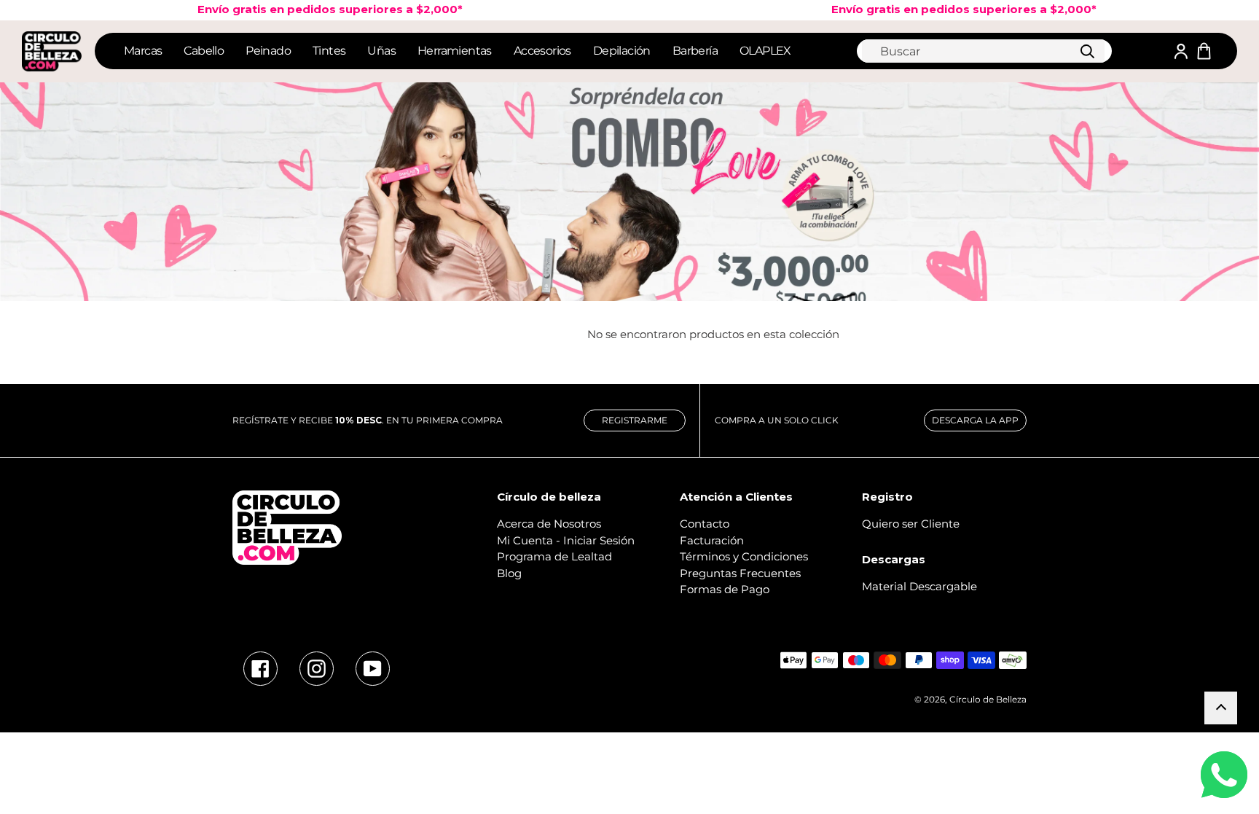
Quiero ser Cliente (911, 524)
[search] (983, 51)
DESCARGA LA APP (975, 420)
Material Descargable (919, 586)
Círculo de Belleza (988, 699)
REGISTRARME (634, 420)
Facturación (712, 540)
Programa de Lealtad (554, 556)
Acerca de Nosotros (549, 524)
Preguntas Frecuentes (740, 573)
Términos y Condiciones (744, 556)
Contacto (704, 524)
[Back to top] (1220, 708)
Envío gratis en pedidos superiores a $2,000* (937, 9)
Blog (509, 573)
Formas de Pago (724, 589)
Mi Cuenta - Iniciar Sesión (566, 540)
